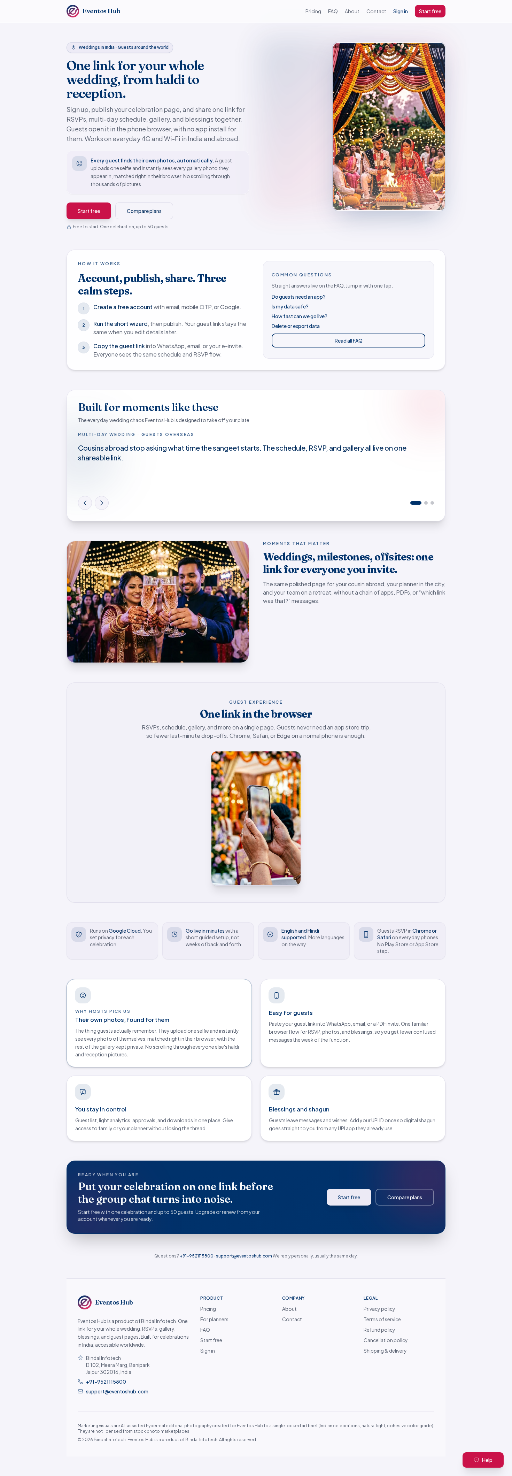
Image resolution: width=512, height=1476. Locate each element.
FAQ (333, 11)
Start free (430, 11)
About (352, 11)
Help (487, 1460)
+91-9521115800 (197, 1256)
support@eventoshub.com (244, 1256)
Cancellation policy (386, 1340)
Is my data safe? (290, 306)
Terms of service (382, 1319)
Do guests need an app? (299, 296)
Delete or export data (296, 326)
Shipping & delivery (385, 1350)
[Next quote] (102, 503)
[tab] (412, 503)
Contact (376, 11)
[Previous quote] (85, 503)
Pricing (313, 11)
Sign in (400, 11)
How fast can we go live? (299, 316)
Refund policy (379, 1329)
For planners (214, 1319)
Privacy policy (379, 1309)
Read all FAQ (349, 340)
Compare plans (144, 211)
